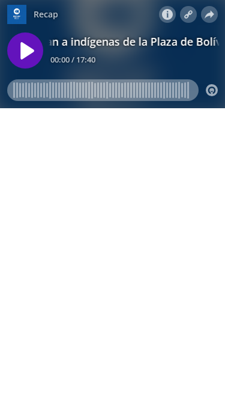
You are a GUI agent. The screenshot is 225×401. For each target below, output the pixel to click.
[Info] (167, 14)
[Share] (209, 14)
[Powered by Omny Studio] (212, 90)
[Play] (25, 50)
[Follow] (188, 14)
